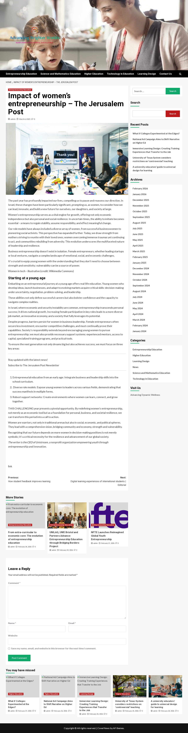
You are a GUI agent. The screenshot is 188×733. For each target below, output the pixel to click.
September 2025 (141, 217)
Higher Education (93, 73)
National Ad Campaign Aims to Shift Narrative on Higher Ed (156, 141)
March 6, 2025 (24, 119)
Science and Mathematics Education (61, 73)
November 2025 (141, 205)
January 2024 (139, 331)
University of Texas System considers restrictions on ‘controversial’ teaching (153, 159)
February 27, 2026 (24, 711)
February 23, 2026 (66, 550)
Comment (14, 583)
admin (13, 119)
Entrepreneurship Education (21, 73)
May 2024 (138, 308)
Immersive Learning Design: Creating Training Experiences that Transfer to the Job (156, 150)
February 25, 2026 (96, 714)
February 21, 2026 (107, 543)
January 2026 (139, 194)
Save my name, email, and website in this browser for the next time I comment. (53, 648)
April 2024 (138, 314)
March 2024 (139, 319)
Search (135, 102)
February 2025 (140, 257)
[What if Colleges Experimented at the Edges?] (22, 686)
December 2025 (141, 200)
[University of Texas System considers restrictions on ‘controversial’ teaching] (129, 686)
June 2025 (138, 234)
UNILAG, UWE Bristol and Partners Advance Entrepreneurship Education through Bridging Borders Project (66, 539)
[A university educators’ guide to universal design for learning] (165, 686)
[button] (180, 74)
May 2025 (138, 240)
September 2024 (141, 285)
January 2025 (139, 262)
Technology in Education (120, 73)
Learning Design (147, 73)
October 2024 (140, 279)
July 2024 (137, 297)
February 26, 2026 (60, 711)
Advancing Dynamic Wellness (145, 394)
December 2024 (141, 268)
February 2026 (140, 188)
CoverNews (104, 728)
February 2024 (140, 325)
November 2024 (141, 274)
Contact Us (166, 73)
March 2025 (139, 251)
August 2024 (139, 291)
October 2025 (140, 211)
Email (72, 623)
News (135, 367)
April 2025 (138, 245)
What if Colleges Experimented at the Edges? (156, 133)
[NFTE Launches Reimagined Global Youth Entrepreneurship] (108, 515)
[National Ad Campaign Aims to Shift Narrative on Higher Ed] (58, 686)
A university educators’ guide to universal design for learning (154, 169)
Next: (98, 481)
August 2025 (139, 222)
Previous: (29, 479)
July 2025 (137, 228)
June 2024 (138, 302)
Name (12, 623)
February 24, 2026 (24, 547)
